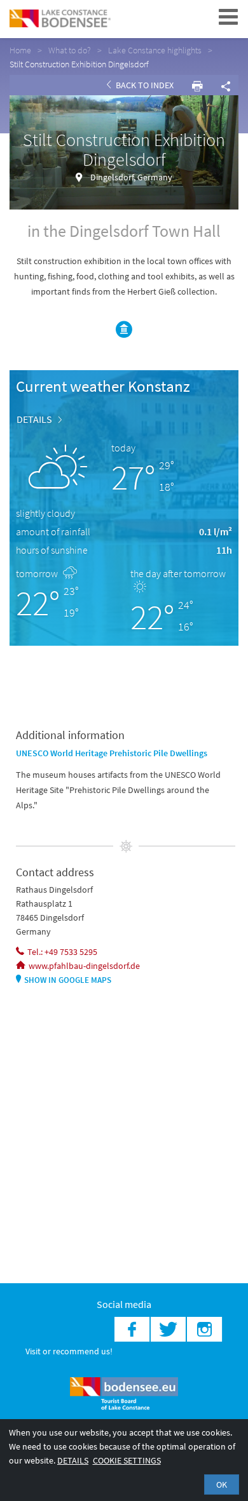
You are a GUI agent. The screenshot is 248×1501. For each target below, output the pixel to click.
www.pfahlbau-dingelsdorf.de (84, 965)
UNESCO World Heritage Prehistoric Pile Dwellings (111, 753)
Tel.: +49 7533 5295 (62, 951)
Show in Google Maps (67, 980)
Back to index (144, 85)
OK (221, 1484)
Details (34, 419)
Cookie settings (127, 1460)
